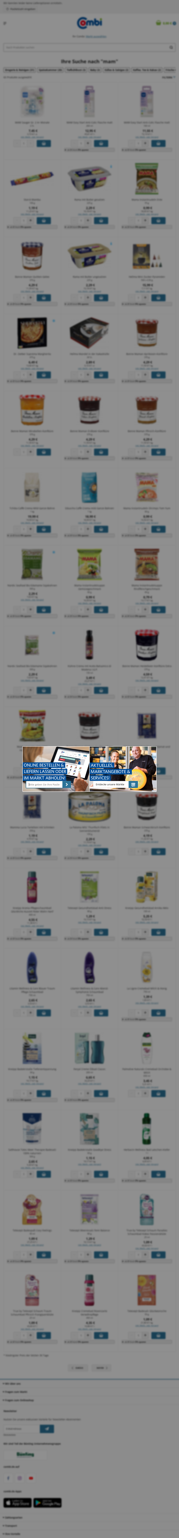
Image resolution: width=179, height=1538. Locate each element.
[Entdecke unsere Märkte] (133, 784)
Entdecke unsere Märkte (110, 784)
